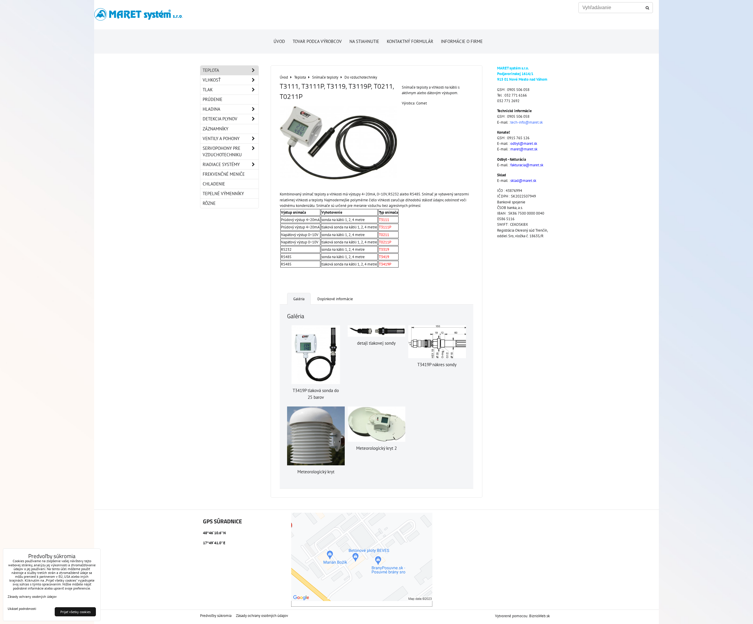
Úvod (279, 41)
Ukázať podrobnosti (22, 608)
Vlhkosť (212, 80)
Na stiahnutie (364, 41)
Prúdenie (212, 99)
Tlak (208, 89)
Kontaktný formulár (410, 41)
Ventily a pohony (221, 138)
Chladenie (214, 184)
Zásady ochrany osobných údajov (262, 615)
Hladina (211, 109)
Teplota (211, 70)
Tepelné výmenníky (223, 193)
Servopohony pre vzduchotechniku (222, 151)
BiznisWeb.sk (539, 615)
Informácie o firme (462, 41)
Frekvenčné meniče (224, 174)
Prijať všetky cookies (75, 612)
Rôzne (209, 203)
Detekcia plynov (220, 119)
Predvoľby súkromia (215, 615)
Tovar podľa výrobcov (317, 41)
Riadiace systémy (221, 164)
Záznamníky (215, 129)
